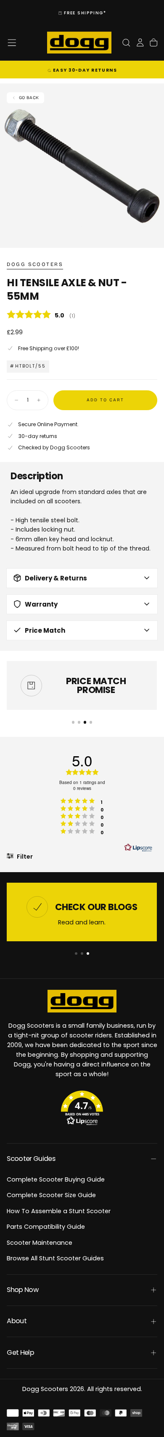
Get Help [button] (20, 1352)
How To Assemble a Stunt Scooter (59, 1211)
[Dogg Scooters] (82, 1001)
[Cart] (153, 43)
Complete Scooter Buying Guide (56, 1179)
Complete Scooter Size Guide (51, 1195)
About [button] (16, 1321)
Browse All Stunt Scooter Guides (55, 1258)
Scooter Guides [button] (31, 1158)
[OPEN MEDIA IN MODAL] (153, 236)
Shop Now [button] (22, 1290)
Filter (24, 856)
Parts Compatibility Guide (46, 1226)
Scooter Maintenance (39, 1242)
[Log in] (140, 43)
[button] (12, 43)
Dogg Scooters (35, 264)
